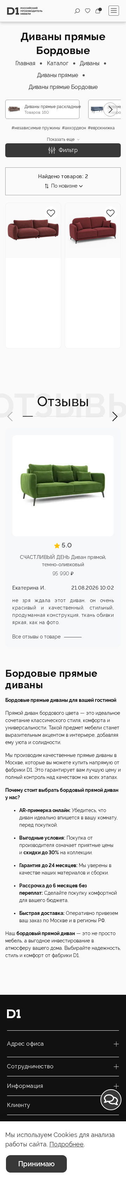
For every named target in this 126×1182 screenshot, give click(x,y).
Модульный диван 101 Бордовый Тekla (31, 270)
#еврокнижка (101, 128)
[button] (110, 109)
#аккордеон (74, 128)
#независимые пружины (36, 128)
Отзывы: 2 (18, 313)
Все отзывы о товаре (36, 636)
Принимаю (36, 1164)
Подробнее (66, 1144)
